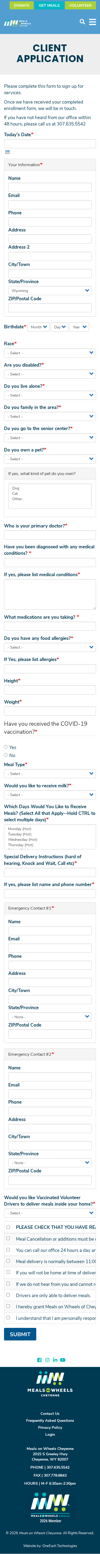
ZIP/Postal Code (24, 298)
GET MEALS (49, 5)
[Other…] (50, 498)
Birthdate (14, 327)
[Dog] (50, 488)
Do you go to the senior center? (37, 428)
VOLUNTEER (80, 5)
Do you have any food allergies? (37, 638)
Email (13, 195)
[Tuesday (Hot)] (50, 834)
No (12, 755)
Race (9, 343)
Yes (12, 747)
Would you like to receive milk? (36, 785)
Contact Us (50, 1413)
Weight (11, 702)
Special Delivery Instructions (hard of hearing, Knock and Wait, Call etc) (42, 859)
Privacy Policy (50, 1427)
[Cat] (50, 493)
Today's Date (17, 134)
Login (50, 1434)
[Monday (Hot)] (50, 828)
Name (14, 178)
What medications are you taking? (40, 617)
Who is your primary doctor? (34, 526)
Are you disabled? (22, 365)
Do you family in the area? (31, 407)
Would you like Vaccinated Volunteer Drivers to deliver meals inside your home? (48, 1200)
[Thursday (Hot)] (50, 845)
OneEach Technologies (59, 1545)
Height (11, 681)
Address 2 (19, 247)
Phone (15, 213)
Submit (20, 1334)
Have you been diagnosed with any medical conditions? (49, 550)
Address (17, 230)
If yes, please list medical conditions (41, 574)
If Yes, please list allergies (30, 659)
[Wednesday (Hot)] (50, 839)
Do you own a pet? (24, 450)
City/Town (19, 264)
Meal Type (14, 764)
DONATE (21, 5)
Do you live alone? (23, 386)
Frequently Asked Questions (50, 1420)
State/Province (23, 281)
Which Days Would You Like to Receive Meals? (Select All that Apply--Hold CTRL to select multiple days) (49, 813)
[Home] (20, 23)
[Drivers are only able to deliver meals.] (9, 1294)
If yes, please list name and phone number (48, 884)
